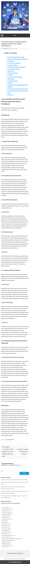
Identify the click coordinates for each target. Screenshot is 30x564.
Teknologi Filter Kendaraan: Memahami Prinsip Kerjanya (14, 479)
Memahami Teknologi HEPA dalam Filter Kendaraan (22, 452)
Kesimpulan (10, 95)
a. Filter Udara (10, 71)
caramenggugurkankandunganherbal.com (12, 538)
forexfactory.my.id (6, 529)
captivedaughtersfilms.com (8, 535)
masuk (9, 465)
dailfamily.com (5, 522)
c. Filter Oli (10, 75)
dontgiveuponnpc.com (7, 545)
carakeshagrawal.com (7, 514)
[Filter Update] (15, 30)
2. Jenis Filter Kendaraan (13, 69)
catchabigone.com (6, 515)
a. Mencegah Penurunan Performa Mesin (17, 89)
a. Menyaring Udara (12, 65)
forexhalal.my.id (6, 530)
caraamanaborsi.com (7, 537)
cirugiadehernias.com (7, 519)
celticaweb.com (5, 517)
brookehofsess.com (7, 532)
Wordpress (22, 558)
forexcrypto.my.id (6, 524)
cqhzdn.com (5, 520)
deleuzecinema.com (7, 542)
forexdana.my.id (6, 525)
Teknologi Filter (10, 439)
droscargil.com (5, 546)
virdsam (5, 48)
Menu (15, 35)
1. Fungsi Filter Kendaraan (13, 63)
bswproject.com (6, 533)
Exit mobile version (15, 562)
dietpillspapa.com (6, 543)
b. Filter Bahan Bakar (12, 73)
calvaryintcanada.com (7, 512)
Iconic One (6, 558)
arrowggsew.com (6, 507)
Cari (2, 470)
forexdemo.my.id (6, 527)
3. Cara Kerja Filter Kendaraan (14, 77)
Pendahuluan (10, 61)
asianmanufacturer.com (7, 509)
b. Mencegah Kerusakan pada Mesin (16, 67)
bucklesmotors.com (7, 510)
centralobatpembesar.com (8, 540)
